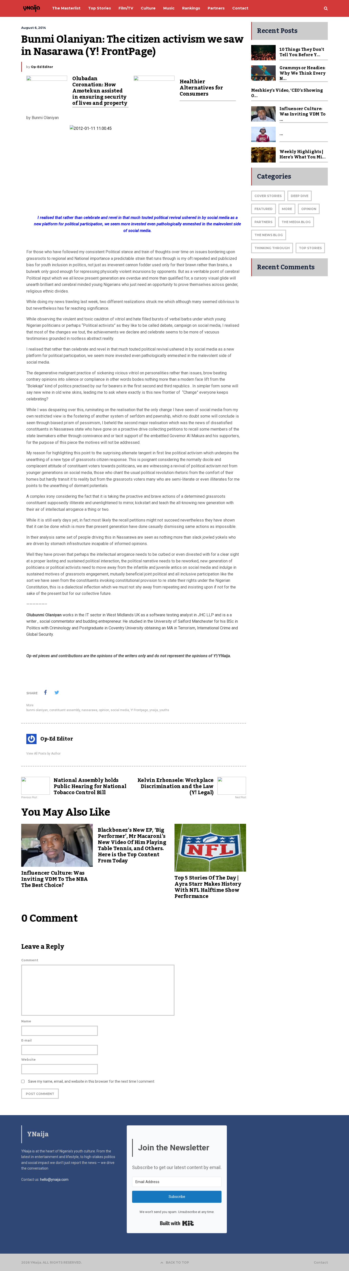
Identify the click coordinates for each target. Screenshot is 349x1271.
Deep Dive (299, 196)
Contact (321, 1262)
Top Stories (310, 248)
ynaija (153, 710)
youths (164, 710)
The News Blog (268, 235)
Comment (29, 960)
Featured (263, 209)
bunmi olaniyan (37, 710)
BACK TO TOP (177, 1262)
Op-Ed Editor (42, 67)
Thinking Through (272, 248)
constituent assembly (64, 710)
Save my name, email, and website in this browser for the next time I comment (91, 1081)
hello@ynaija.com (54, 1179)
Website (28, 1059)
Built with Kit (177, 1223)
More (29, 705)
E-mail (26, 1040)
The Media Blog (296, 222)
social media (120, 710)
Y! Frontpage (139, 710)
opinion (104, 710)
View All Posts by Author (43, 753)
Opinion (308, 209)
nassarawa (89, 710)
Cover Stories (268, 196)
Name (26, 1021)
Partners (263, 222)
